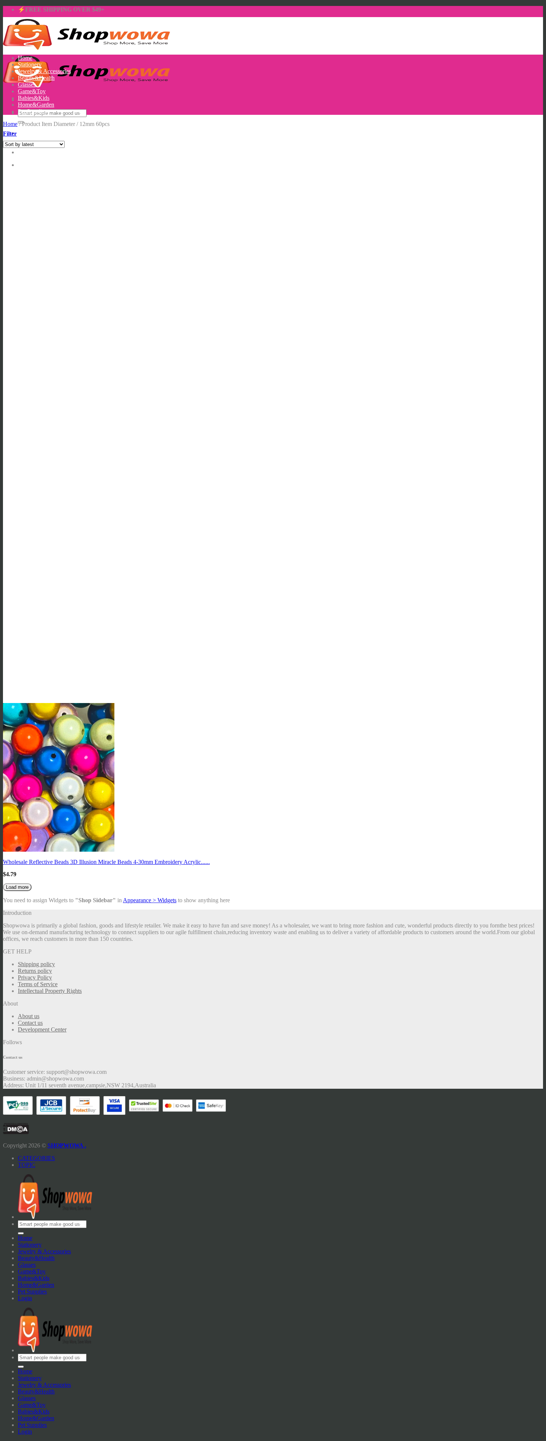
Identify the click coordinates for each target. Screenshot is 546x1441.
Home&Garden (36, 104)
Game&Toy (32, 91)
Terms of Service (38, 984)
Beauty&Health (36, 78)
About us (28, 1016)
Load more (17, 887)
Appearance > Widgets (149, 900)
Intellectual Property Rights (50, 991)
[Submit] (21, 1233)
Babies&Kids (33, 98)
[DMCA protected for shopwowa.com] (16, 1132)
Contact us (30, 1023)
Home (25, 58)
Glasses (27, 84)
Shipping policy (36, 964)
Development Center (42, 1029)
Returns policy (35, 971)
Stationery (30, 64)
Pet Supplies (32, 111)
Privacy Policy (35, 977)
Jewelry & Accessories (44, 71)
